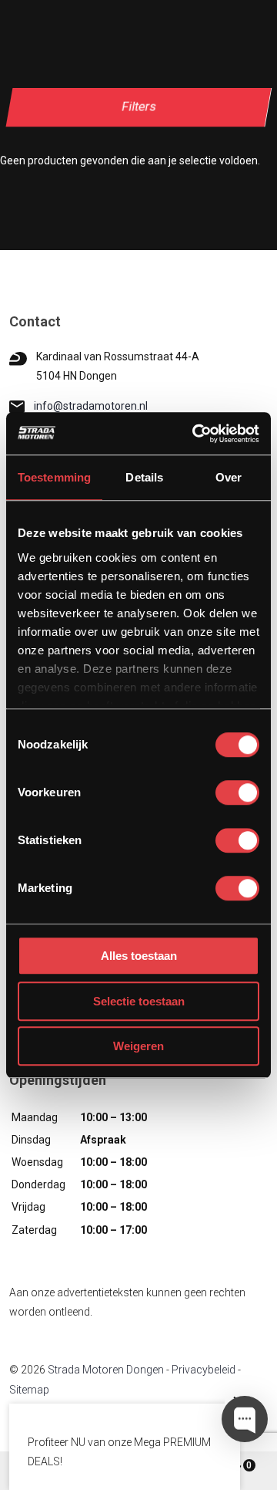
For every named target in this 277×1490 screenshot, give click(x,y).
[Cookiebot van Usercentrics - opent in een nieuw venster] (195, 434)
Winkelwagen (249, 1465)
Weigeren (138, 1045)
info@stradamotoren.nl (91, 406)
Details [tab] (144, 477)
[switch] (237, 792)
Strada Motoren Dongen (106, 1369)
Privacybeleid (203, 1369)
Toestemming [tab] (54, 477)
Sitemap (29, 1390)
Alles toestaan (139, 955)
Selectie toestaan (139, 1001)
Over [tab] (228, 477)
